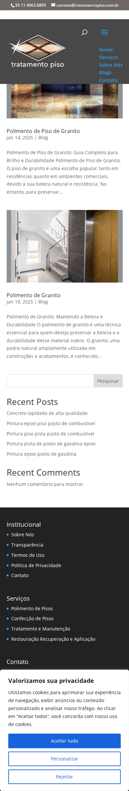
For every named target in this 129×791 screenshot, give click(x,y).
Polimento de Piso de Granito (43, 131)
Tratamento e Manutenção (40, 629)
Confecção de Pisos (32, 618)
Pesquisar (108, 381)
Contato (19, 575)
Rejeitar (64, 776)
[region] (64, 730)
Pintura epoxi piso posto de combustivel (51, 423)
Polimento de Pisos (32, 608)
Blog (43, 137)
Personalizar (64, 759)
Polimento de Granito (34, 295)
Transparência (27, 545)
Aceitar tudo (64, 741)
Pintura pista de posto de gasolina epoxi (51, 443)
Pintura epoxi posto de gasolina (41, 454)
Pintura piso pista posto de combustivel (50, 433)
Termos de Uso (27, 555)
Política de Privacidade (36, 565)
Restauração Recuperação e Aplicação (53, 639)
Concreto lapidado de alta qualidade (47, 413)
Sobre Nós (22, 534)
